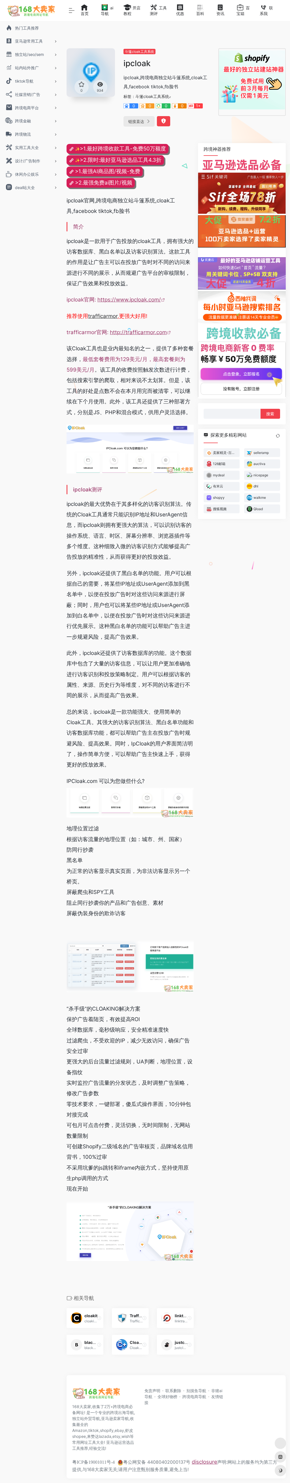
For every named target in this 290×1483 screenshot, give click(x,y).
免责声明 (152, 1390)
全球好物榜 (167, 1396)
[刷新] (278, 435)
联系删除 (173, 1390)
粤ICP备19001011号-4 (93, 1462)
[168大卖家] (96, 1395)
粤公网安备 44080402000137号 (156, 1462)
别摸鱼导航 (196, 1390)
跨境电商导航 (194, 1396)
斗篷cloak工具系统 (139, 51)
